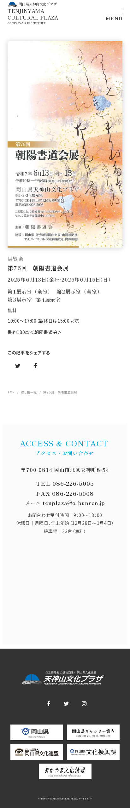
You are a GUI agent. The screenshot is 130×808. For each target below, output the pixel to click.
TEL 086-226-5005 (65, 483)
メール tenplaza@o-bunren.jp (65, 503)
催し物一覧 (29, 392)
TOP (11, 392)
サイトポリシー (85, 799)
